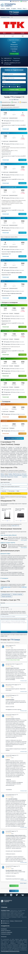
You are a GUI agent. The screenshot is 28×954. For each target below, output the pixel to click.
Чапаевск (16, 476)
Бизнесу (19, 8)
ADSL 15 (3, 281)
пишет (10, 645)
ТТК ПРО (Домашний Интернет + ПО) (8, 187)
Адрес (3, 72)
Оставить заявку (14, 890)
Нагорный (11, 475)
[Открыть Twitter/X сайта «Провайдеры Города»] (16, 895)
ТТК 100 (3, 218)
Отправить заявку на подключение (14, 438)
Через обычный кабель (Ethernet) (10, 107)
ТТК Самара (15, 640)
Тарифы (8, 8)
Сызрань (10, 474)
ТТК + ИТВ (3, 358)
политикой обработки (13, 93)
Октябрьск (24, 475)
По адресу (13, 8)
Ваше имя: (3, 602)
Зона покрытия (14, 46)
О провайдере (14, 49)
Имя (3, 76)
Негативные (16, 642)
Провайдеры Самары (5, 17)
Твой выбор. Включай (5, 109)
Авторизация (3, 936)
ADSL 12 (3, 260)
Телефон (4, 80)
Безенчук (19, 474)
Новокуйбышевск (18, 475)
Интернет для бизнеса (6, 596)
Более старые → (23, 883)
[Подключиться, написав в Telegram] (11, 895)
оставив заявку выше (5, 587)
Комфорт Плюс (4, 305)
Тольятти (15, 474)
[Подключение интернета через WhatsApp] (5, 895)
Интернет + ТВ (16, 102)
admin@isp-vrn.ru (6, 923)
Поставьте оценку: (5, 607)
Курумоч (7, 475)
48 (22, 36)
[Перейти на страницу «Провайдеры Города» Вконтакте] (22, 895)
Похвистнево (3, 476)
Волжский (24, 474)
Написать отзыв (14, 53)
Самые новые (3, 642)
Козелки (2, 475)
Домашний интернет (6, 102)
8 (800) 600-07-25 (15, 1)
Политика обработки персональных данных (10, 951)
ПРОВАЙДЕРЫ (10, 4)
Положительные (10, 642)
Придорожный (10, 476)
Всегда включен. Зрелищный (7, 330)
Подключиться (22, 129)
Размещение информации (6, 932)
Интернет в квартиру (17, 594)
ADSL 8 (2, 239)
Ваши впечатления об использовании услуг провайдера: (13, 618)
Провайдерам (4, 928)
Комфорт (3, 163)
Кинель (2, 474)
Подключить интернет (14, 39)
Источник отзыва (23, 680)
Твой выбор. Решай (5, 133)
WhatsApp (24, 1)
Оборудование (14, 44)
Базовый (3, 404)
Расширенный (4, 420)
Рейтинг (3, 8)
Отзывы (22, 33)
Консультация (6, 129)
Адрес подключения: (5, 482)
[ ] (17, 84)
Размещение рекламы (5, 934)
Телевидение (24, 102)
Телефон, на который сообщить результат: (10, 486)
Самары (8, 6)
